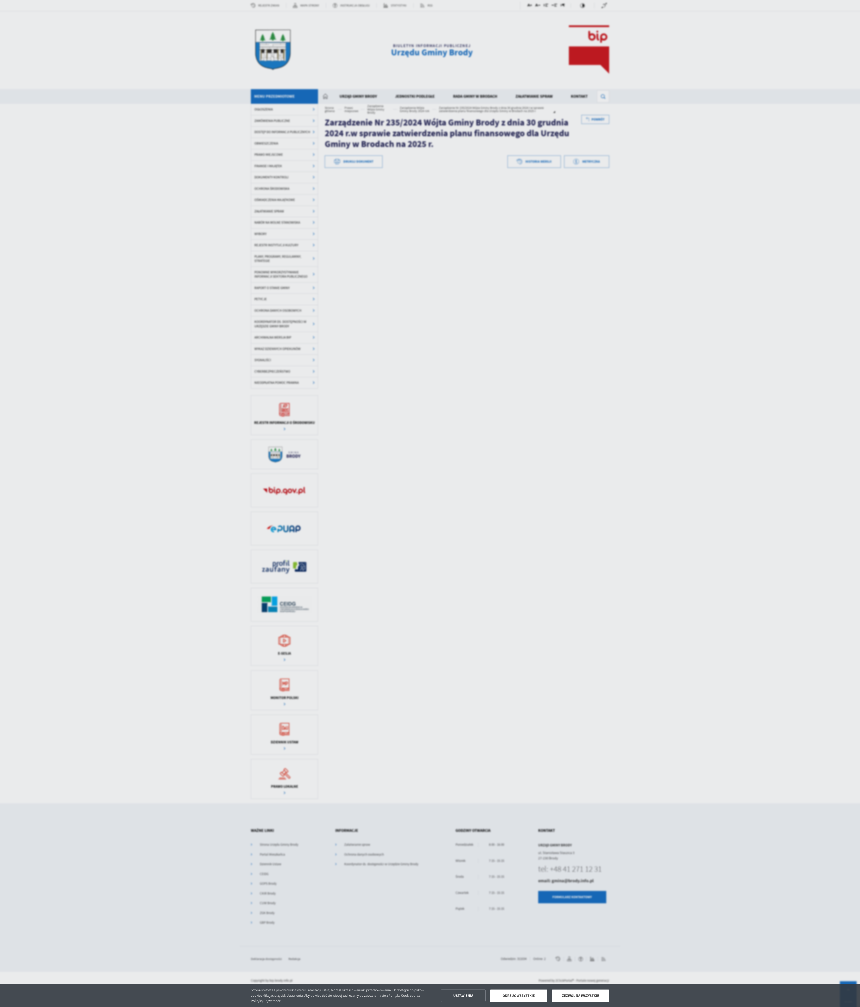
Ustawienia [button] (463, 995)
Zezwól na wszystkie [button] (580, 995)
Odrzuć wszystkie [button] (519, 995)
